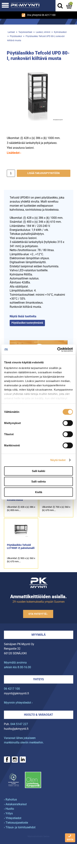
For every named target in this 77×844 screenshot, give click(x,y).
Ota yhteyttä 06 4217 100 (41, 15)
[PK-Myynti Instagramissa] (15, 759)
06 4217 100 (12, 688)
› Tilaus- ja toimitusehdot (19, 827)
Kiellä (38, 491)
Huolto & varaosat (38, 714)
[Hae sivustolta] (60, 5)
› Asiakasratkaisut (15, 804)
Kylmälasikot (60, 32)
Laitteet (11, 32)
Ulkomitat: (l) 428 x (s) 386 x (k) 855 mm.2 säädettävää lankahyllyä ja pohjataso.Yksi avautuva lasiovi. (21, 509)
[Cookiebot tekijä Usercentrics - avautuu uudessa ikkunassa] (57, 349)
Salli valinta (38, 481)
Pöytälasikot (16, 36)
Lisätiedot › (14, 153)
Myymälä (39, 634)
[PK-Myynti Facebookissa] (7, 759)
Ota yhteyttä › (38, 613)
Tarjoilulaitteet (25, 32)
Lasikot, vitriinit (43, 32)
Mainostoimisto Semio (38, 836)
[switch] (68, 423)
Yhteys (38, 679)
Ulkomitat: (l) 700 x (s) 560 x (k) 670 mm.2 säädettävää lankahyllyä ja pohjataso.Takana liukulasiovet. (56, 509)
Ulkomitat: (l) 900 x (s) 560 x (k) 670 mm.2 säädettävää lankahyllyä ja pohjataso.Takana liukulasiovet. (21, 560)
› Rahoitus (10, 799)
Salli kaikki (38, 470)
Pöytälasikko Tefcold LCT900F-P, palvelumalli (21, 546)
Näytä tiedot (58, 460)
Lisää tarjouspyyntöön (43, 173)
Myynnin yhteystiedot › (18, 702)
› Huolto (9, 808)
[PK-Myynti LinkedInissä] (23, 759)
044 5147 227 (19, 724)
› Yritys (8, 813)
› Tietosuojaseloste (16, 822)
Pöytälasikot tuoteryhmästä (27, 322)
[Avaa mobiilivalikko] (5, 6)
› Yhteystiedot (12, 818)
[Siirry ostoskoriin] (69, 5)
